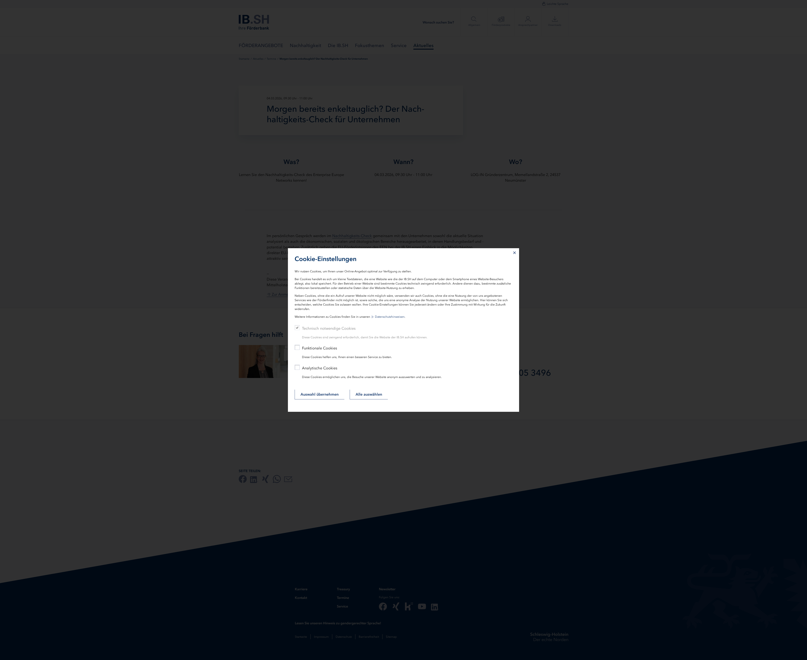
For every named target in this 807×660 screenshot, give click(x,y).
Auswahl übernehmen (320, 394)
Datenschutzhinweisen (390, 317)
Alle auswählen (369, 394)
